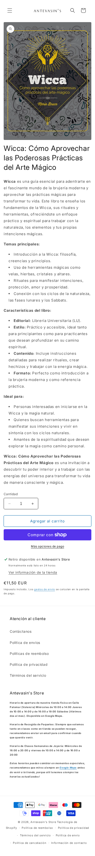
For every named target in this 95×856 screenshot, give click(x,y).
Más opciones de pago (47, 546)
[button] (9, 10)
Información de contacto (69, 843)
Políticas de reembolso (29, 653)
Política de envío (68, 835)
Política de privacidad (29, 664)
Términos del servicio (28, 675)
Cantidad (11, 494)
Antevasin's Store (43, 822)
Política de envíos (25, 642)
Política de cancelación (29, 843)
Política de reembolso (37, 828)
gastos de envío (44, 589)
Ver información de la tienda (33, 572)
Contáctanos (21, 631)
